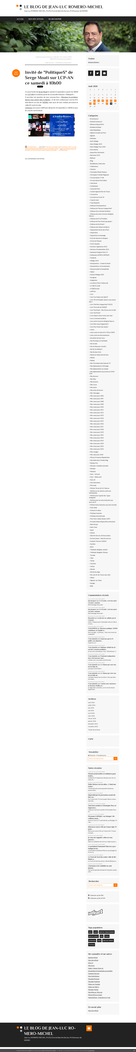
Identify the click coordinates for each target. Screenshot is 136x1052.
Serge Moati (42, 92)
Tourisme (93, 563)
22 (115, 100)
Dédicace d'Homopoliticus (98, 205)
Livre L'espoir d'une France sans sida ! (101, 315)
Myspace (93, 471)
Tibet (91, 558)
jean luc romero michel (106, 932)
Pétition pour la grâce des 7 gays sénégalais (99, 496)
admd (47, 150)
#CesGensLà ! (94, 119)
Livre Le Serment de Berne (98, 318)
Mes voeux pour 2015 (97, 421)
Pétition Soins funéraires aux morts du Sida (103, 505)
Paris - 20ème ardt (95, 477)
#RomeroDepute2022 (97, 124)
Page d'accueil (49, 62)
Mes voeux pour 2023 (97, 440)
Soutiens (92, 544)
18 (98, 100)
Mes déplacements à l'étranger (99, 366)
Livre (91, 294)
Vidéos (92, 577)
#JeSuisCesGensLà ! (96, 121)
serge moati (66, 149)
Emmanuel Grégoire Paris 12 (99, 252)
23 (90, 103)
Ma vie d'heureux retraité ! (98, 346)
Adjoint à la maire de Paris (98, 133)
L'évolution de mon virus (97, 338)
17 (94, 100)
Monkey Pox (94, 463)
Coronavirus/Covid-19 (97, 197)
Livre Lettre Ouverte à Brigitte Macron (102, 321)
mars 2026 (91, 716)
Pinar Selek (93, 507)
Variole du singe (95, 572)
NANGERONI (92, 628)
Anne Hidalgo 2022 (96, 144)
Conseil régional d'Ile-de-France (100, 191)
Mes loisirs (93, 387)
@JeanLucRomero (93, 62)
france (107, 936)
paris (90, 932)
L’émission (28, 108)
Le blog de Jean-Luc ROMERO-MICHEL (63, 6)
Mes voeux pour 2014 (97, 418)
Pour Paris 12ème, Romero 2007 (100, 519)
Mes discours (94, 376)
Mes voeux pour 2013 (97, 415)
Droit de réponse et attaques (99, 238)
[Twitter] (97, 73)
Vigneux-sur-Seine (96, 580)
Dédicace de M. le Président (98, 218)
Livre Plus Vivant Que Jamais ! (99, 327)
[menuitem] (21, 18)
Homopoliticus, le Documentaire (100, 266)
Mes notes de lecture (96, 390)
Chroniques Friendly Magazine (99, 175)
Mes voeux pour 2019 (97, 432)
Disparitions (94, 232)
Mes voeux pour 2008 (97, 401)
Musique (92, 468)
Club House (93, 183)
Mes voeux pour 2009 (97, 404)
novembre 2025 (93, 726)
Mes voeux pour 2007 (97, 398)
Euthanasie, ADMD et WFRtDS (59, 147)
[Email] (104, 73)
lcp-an (32, 150)
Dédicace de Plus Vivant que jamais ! (101, 221)
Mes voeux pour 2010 (97, 407)
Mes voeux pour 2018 (97, 429)
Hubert (92, 272)
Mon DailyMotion (93, 976)
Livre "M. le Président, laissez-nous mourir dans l (102, 301)
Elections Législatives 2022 (98, 246)
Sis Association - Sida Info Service (100, 538)
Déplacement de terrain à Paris (99, 230)
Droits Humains (95, 244)
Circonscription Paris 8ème (98, 180)
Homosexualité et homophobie (99, 269)
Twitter (92, 566)
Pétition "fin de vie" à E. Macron (99, 488)
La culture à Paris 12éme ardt (99, 283)
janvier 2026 (92, 721)
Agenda (48, 147)
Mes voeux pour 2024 (97, 443)
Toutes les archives (94, 730)
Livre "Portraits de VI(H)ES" (98, 307)
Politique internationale (97, 516)
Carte (90, 739)
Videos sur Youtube (94, 984)
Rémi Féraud (94, 524)
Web (91, 586)
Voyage (92, 583)
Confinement (94, 186)
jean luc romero (93, 936)
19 (102, 100)
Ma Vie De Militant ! (96, 349)
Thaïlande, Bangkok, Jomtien (99, 549)
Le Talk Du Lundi (95, 286)
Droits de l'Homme (95, 241)
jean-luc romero (108, 940)
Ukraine (92, 569)
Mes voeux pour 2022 (97, 438)
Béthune (92, 158)
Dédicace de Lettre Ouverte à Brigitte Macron (101, 215)
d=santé (43, 150)
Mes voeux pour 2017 (97, 426)
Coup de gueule (95, 203)
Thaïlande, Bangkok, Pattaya (99, 552)
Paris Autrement (95, 482)
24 (94, 103)
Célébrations (94, 166)
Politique (91, 944)
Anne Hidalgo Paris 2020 (98, 147)
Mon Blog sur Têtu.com (95, 992)
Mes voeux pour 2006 (97, 396)
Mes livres (91, 965)
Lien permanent (32, 147)
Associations (94, 149)
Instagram (93, 277)
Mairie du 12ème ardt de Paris (99, 355)
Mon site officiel (36, 19)
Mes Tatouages (95, 393)
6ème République (95, 130)
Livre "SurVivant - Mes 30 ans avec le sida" (103, 310)
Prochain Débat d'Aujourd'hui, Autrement (102, 521)
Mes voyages (94, 452)
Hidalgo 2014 (94, 260)
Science (92, 533)
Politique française (48, 149)
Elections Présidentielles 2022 (99, 249)
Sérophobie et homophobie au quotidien (100, 971)
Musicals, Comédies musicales (99, 466)
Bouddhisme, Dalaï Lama (97, 163)
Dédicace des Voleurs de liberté (99, 227)
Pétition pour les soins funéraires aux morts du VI (101, 501)
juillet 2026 (91, 705)
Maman (92, 357)
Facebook (93, 258)
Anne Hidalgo (94, 141)
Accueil (20, 19)
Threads (92, 555)
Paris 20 (92, 480)
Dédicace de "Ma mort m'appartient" (101, 208)
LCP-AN (31, 94)
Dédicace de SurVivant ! (97, 224)
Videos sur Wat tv (93, 987)
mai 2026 (91, 710)
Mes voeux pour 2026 (97, 449)
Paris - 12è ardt (95, 474)
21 (111, 100)
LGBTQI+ (93, 291)
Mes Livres (39, 149)
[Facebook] (90, 73)
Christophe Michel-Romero (98, 172)
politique (37, 150)
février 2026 (92, 718)
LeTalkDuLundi (94, 288)
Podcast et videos (95, 510)
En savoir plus (91, 1050)
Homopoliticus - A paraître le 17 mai (99, 997)
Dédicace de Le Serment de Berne (100, 211)
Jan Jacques (92, 601)
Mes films (93, 379)
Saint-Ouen (93, 527)
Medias (34, 149)
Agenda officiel (93, 957)
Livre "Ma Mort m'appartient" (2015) (101, 304)
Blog (91, 161)
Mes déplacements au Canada (99, 369)
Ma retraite (93, 343)
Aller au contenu (6, 1)
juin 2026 (91, 708)
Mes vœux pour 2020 (96, 454)
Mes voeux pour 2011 (97, 410)
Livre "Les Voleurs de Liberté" (99, 297)
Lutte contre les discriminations (99, 335)
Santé (56, 149)
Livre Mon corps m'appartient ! (99, 324)
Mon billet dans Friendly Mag (99, 460)
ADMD (45, 102)
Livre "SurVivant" (95, 313)
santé (95, 932)
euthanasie (53, 150)
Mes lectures (94, 382)
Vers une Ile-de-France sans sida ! (100, 575)
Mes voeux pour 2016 (97, 424)
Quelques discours (93, 973)
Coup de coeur (94, 200)
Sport (92, 547)
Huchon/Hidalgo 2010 (97, 274)
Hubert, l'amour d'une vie (95, 968)
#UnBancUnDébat (95, 127)
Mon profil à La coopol (95, 995)
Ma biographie (54, 19)
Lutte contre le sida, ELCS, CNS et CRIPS (56, 148)
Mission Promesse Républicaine (100, 457)
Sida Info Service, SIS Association (100, 535)
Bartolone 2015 (95, 155)
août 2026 (91, 702)
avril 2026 (91, 713)
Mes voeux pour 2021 (97, 435)
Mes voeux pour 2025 (97, 446)
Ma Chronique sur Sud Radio (98, 341)
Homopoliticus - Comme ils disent (100, 263)
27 (107, 103)
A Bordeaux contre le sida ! (64, 62)
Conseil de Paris (95, 189)
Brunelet (91, 618)
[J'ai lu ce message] (134, 1050)
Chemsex (93, 169)
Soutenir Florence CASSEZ (98, 541)
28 (111, 103)
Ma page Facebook (94, 981)
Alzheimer (93, 138)
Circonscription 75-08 (97, 177)
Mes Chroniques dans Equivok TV (100, 363)
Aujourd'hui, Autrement (97, 152)
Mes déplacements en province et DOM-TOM (102, 372)
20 (107, 100)
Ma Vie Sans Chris (95, 352)
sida (101, 936)
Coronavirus (94, 194)
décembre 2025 (93, 724)
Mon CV (90, 963)
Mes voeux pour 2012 (97, 412)
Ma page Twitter (93, 989)
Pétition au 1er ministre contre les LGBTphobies (100, 492)
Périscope (93, 485)
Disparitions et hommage (98, 235)
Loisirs (92, 329)
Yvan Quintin (92, 639)
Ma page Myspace (93, 979)
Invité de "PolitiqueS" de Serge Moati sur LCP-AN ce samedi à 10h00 (49, 77)
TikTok (92, 561)
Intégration (93, 280)
